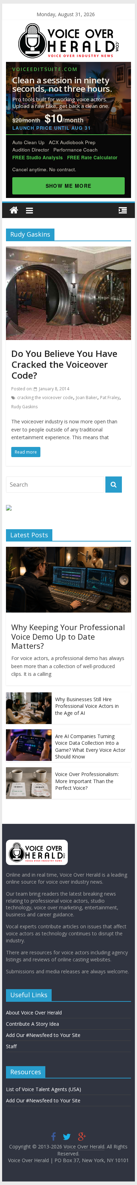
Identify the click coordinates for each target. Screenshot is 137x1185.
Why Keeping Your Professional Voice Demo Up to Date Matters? (68, 636)
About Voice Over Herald (34, 1012)
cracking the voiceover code (45, 398)
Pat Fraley (109, 398)
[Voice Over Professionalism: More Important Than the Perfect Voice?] (29, 771)
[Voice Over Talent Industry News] (68, 27)
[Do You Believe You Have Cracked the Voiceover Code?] (68, 251)
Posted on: (40, 389)
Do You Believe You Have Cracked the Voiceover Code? (64, 364)
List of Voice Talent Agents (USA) (43, 1089)
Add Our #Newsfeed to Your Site (43, 1035)
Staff (11, 1046)
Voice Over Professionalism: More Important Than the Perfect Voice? (87, 781)
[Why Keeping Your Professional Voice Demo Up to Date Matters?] (68, 550)
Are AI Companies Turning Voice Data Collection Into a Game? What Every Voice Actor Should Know (90, 746)
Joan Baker (86, 398)
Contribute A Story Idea (32, 1023)
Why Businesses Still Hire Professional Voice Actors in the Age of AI (87, 706)
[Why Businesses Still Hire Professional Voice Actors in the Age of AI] (29, 696)
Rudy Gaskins (24, 407)
